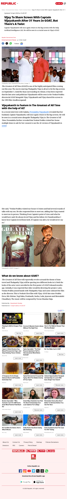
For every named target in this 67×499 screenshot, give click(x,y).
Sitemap (39, 442)
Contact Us (16, 442)
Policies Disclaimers (52, 442)
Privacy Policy (28, 442)
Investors (6, 445)
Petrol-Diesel (32, 445)
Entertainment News (9, 40)
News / (4, 10)
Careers (21, 445)
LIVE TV (60, 3)
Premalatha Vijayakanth (39, 112)
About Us (6, 442)
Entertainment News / (12, 10)
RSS (14, 445)
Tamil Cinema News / (25, 10)
